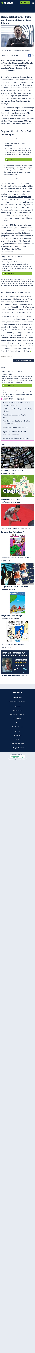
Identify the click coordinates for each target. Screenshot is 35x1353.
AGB (17, 723)
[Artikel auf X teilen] (33, 55)
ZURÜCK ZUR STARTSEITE (23, 361)
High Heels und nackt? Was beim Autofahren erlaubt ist (14, 432)
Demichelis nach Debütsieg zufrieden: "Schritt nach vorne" (16, 422)
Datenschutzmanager (17, 714)
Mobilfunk (25, 3)
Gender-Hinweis (17, 727)
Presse (17, 731)
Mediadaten (18, 735)
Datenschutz (17, 710)
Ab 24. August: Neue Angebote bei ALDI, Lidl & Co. (17, 410)
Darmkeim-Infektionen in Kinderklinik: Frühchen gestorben (16, 404)
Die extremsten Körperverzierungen (16, 438)
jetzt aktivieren (12, 160)
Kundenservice (17, 697)
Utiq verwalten (17, 718)
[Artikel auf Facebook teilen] (29, 55)
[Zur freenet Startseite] (7, 2)
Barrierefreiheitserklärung (17, 702)
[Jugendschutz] (17, 756)
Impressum (17, 706)
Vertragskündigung (17, 744)
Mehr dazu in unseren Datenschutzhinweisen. (18, 286)
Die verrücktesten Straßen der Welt (15, 427)
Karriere (17, 739)
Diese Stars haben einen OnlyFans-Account (15, 416)
